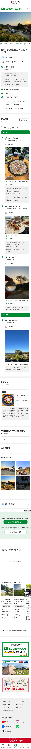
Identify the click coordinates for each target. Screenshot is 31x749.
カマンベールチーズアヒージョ (22, 396)
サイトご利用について (8, 711)
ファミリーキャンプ (10, 101)
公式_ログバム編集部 (8, 617)
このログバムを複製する (14, 522)
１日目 (4, 127)
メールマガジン (20, 702)
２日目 (12, 127)
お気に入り (6, 61)
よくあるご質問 (6, 705)
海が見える (8, 104)
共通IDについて (6, 702)
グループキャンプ (19, 108)
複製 (15, 61)
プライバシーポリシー (22, 708)
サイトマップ (5, 708)
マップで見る (24, 120)
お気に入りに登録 (16, 532)
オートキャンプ (21, 101)
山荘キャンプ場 (9, 67)
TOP (3, 630)
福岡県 (4, 615)
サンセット (16, 104)
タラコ (17, 617)
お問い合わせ (19, 705)
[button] (27, 61)
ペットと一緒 (9, 108)
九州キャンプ (9, 97)
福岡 (16, 97)
